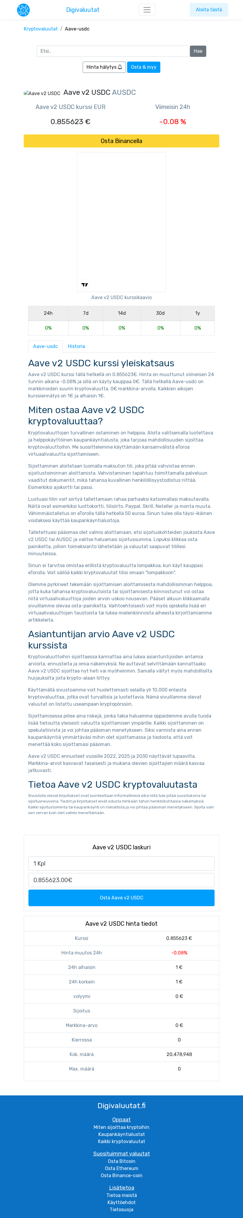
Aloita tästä (209, 9)
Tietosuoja (121, 1209)
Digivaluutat (83, 9)
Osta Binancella (121, 141)
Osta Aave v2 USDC (121, 898)
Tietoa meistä (121, 1195)
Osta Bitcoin (121, 1161)
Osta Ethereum (121, 1168)
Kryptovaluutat (41, 29)
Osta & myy (143, 67)
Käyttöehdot (122, 1202)
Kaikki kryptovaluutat (121, 1141)
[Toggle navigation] (147, 10)
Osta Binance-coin (122, 1175)
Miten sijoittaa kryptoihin (121, 1127)
